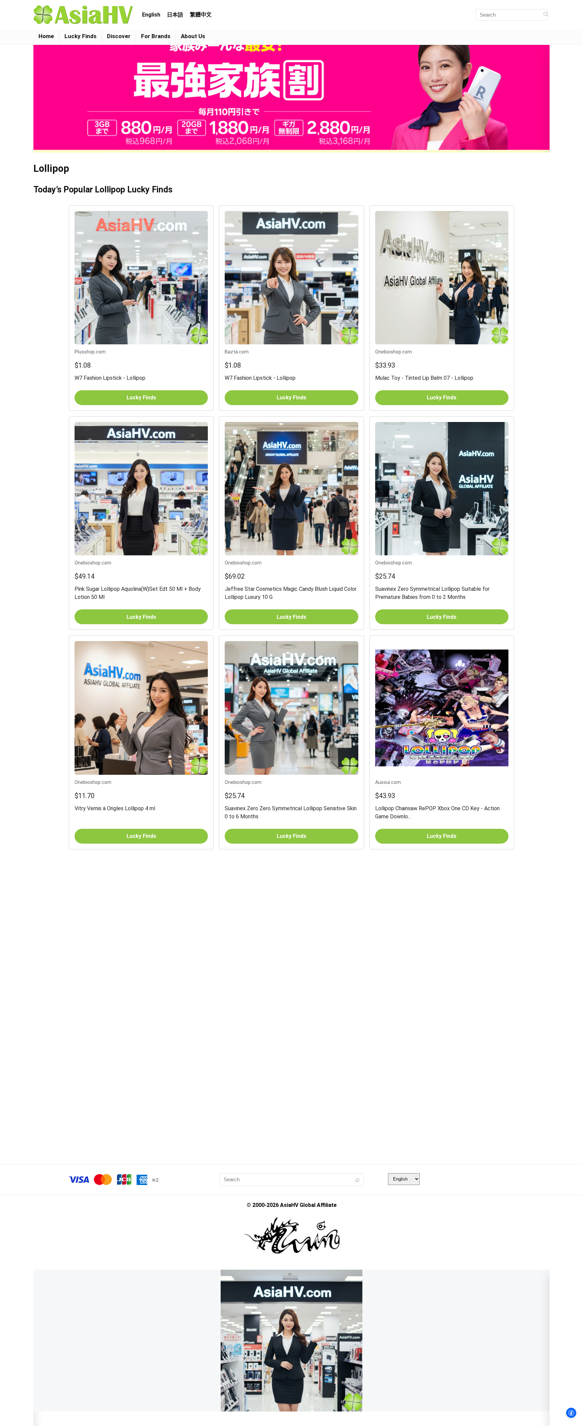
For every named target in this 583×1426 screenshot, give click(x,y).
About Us (193, 36)
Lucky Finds (80, 36)
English (151, 14)
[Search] (546, 15)
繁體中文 (201, 14)
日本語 (175, 14)
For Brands (155, 36)
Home (46, 36)
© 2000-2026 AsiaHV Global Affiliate (292, 1205)
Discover (119, 36)
